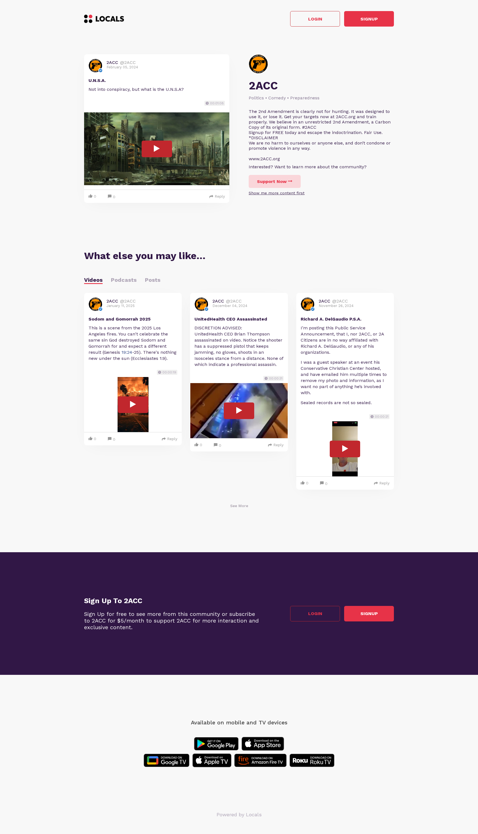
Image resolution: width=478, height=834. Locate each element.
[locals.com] (104, 19)
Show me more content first (277, 193)
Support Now (272, 181)
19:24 (126, 352)
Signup (369, 19)
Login (315, 19)
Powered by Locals (239, 814)
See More (239, 506)
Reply (220, 196)
